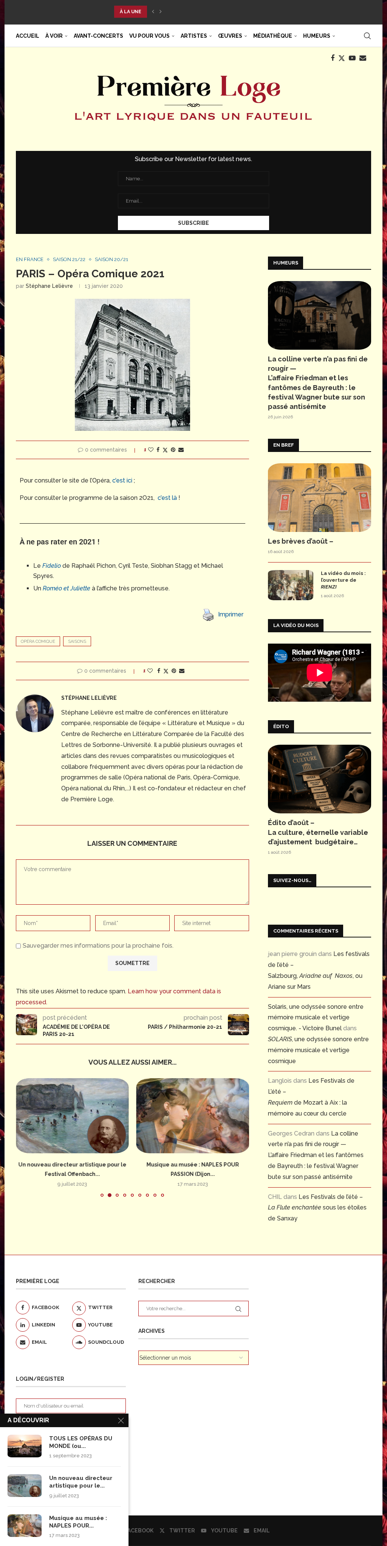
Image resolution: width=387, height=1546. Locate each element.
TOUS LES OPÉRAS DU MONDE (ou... (80, 1442)
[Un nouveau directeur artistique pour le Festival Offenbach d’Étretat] (25, 1485)
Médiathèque (272, 36)
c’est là (167, 497)
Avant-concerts (98, 36)
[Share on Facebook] (157, 450)
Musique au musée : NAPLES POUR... (78, 1522)
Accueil (27, 36)
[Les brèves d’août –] (319, 497)
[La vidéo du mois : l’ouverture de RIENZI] (290, 585)
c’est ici (122, 480)
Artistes (194, 36)
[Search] (367, 36)
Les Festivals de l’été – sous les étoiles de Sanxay (317, 1207)
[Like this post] (150, 450)
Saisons (77, 641)
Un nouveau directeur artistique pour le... (80, 1482)
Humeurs (316, 36)
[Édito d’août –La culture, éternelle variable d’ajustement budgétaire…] (319, 779)
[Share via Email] (181, 450)
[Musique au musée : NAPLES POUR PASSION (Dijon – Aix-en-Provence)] (72, 1115)
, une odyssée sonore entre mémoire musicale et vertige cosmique (318, 1050)
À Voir (54, 36)
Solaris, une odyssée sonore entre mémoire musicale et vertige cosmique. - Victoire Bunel (316, 1017)
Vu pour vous (149, 36)
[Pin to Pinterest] (173, 450)
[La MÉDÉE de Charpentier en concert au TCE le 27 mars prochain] (192, 1115)
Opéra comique (38, 641)
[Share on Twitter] (165, 450)
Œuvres (230, 36)
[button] (153, 12)
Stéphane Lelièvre (49, 286)
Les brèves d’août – (300, 541)
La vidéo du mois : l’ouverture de (343, 580)
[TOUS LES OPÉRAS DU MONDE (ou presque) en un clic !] (25, 1446)
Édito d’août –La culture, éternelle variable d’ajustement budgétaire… (318, 832)
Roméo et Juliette (66, 588)
